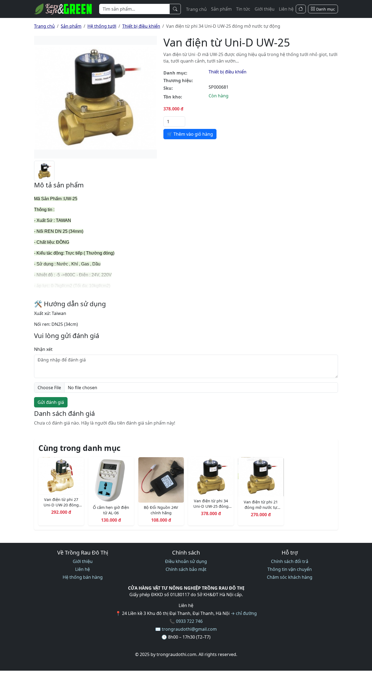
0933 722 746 (189, 621)
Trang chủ (196, 9)
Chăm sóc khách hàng (289, 577)
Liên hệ (286, 9)
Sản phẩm (221, 9)
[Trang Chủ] (301, 9)
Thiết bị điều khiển (141, 26)
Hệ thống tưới (101, 26)
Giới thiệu (265, 9)
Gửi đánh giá (51, 402)
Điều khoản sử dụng (186, 561)
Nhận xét (43, 349)
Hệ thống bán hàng (83, 577)
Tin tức (243, 9)
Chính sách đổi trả (289, 561)
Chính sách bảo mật (186, 569)
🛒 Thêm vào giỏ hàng (190, 134)
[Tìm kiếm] (175, 9)
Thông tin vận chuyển (289, 569)
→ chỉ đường (244, 613)
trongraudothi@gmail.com (189, 629)
